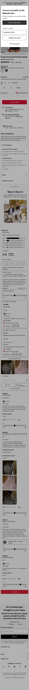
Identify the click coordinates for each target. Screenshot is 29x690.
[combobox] (14, 32)
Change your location (7, 28)
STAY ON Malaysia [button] (14, 22)
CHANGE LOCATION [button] (15, 38)
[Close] (26, 8)
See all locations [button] (15, 43)
